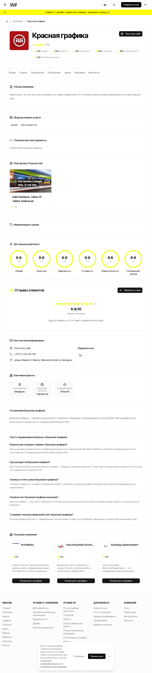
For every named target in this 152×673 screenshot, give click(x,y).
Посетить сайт (133, 34)
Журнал (6, 633)
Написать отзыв (132, 290)
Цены (67, 72)
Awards (5, 616)
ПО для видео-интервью (75, 637)
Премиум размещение (104, 616)
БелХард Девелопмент (125, 544)
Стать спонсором (102, 612)
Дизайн (36, 623)
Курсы (5, 628)
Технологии (37, 72)
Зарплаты (7, 641)
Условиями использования (54, 666)
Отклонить (78, 656)
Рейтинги (79, 72)
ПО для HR (68, 615)
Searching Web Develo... (80, 544)
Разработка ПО (40, 619)
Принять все (96, 656)
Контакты (93, 72)
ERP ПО (66, 641)
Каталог (6, 645)
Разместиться (131, 4)
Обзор (12, 72)
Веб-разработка (41, 608)
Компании (18, 21)
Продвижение (100, 620)
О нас (127, 608)
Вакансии (7, 637)
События (6, 624)
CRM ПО (67, 619)
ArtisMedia (27, 544)
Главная (6, 608)
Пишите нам (130, 612)
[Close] (109, 656)
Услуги (23, 72)
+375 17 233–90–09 (25, 354)
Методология (130, 616)
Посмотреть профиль (31, 580)
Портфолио (54, 72)
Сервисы (6, 620)
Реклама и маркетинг (43, 627)
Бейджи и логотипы (103, 624)
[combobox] (106, 4)
